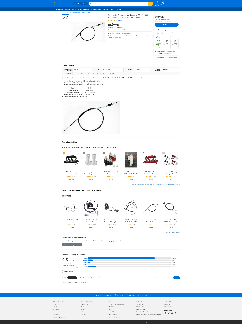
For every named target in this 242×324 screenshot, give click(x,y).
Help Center (120, 295)
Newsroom (56, 309)
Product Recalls (113, 314)
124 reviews (121, 20)
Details (169, 53)
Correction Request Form (72, 245)
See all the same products (173, 232)
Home (63, 12)
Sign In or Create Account (105, 295)
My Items (119, 9)
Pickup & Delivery (96, 9)
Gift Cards (83, 314)
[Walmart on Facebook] (165, 313)
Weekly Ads (143, 295)
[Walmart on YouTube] (172, 313)
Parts (89, 12)
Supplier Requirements (59, 317)
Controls (102, 74)
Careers (113, 9)
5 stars (85, 258)
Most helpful (94, 278)
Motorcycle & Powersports (79, 12)
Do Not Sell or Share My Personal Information (148, 314)
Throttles (112, 74)
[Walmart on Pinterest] (176, 313)
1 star (85, 266)
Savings (74, 9)
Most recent (72, 278)
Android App (167, 306)
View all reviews (68, 271)
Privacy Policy (140, 306)
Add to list (161, 57)
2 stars (85, 264)
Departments (59, 9)
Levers (107, 74)
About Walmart (57, 304)
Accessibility (112, 312)
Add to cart (167, 25)
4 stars (85, 260)
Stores (82, 306)
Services (67, 9)
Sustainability (56, 314)
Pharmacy (106, 9)
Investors (55, 312)
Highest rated (83, 278)
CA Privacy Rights (141, 309)
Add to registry (173, 57)
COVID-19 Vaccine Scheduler (116, 304)
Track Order (132, 295)
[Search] (150, 4)
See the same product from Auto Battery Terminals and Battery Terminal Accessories (156, 184)
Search (176, 278)
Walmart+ (83, 312)
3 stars (85, 262)
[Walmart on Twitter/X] (169, 313)
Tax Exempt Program (114, 317)
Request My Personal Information (145, 312)
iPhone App (167, 304)
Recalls (110, 309)
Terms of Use (139, 304)
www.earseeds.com (126, 33)
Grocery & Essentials (83, 9)
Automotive (69, 12)
